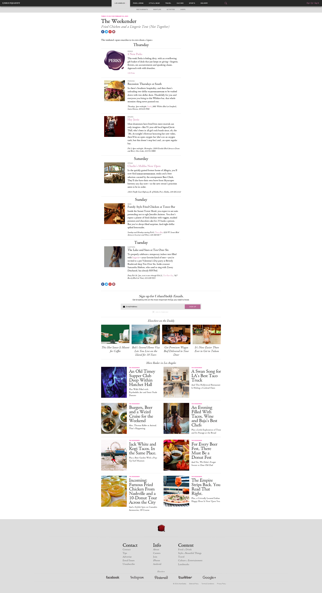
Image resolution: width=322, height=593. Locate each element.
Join (155, 557)
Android (157, 564)
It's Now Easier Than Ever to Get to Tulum (207, 349)
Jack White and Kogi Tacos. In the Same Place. (142, 448)
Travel (168, 3)
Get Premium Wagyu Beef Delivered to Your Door (176, 351)
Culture (180, 3)
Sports (192, 3)
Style (154, 3)
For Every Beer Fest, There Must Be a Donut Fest (204, 451)
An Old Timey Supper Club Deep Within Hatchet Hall (142, 378)
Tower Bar (159, 232)
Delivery (204, 3)
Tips (125, 553)
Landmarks (183, 564)
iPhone (156, 560)
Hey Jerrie (133, 120)
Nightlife (157, 9)
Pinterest (161, 578)
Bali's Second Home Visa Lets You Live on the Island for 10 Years (146, 351)
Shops (182, 9)
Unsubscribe (129, 564)
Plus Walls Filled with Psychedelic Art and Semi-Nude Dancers (143, 392)
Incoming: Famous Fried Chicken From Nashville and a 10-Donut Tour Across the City (143, 491)
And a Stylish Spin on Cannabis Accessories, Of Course (143, 509)
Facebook (113, 578)
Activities (171, 9)
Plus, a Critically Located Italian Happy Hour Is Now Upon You (205, 500)
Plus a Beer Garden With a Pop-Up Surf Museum (143, 459)
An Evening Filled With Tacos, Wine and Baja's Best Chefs (204, 416)
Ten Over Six (168, 275)
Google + (209, 578)
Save (110, 31)
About (156, 549)
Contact (127, 549)
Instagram (137, 578)
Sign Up (310, 3)
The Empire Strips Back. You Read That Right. (205, 487)
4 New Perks (135, 54)
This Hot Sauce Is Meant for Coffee (115, 349)
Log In (317, 3)
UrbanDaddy (11, 3)
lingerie (135, 257)
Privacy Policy (221, 584)
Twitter (185, 578)
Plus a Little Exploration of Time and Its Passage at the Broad (206, 431)
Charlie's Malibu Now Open (144, 166)
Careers (156, 553)
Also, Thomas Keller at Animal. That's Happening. (143, 427)
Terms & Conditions (208, 584)
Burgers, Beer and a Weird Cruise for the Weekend (141, 414)
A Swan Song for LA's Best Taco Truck (206, 375)
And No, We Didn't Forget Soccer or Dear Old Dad (203, 464)
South (149, 106)
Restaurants (142, 9)
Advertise (127, 557)
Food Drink (138, 3)
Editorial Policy (193, 584)
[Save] (113, 31)
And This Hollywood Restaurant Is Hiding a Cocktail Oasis (205, 386)
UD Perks (131, 73)
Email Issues (128, 560)
